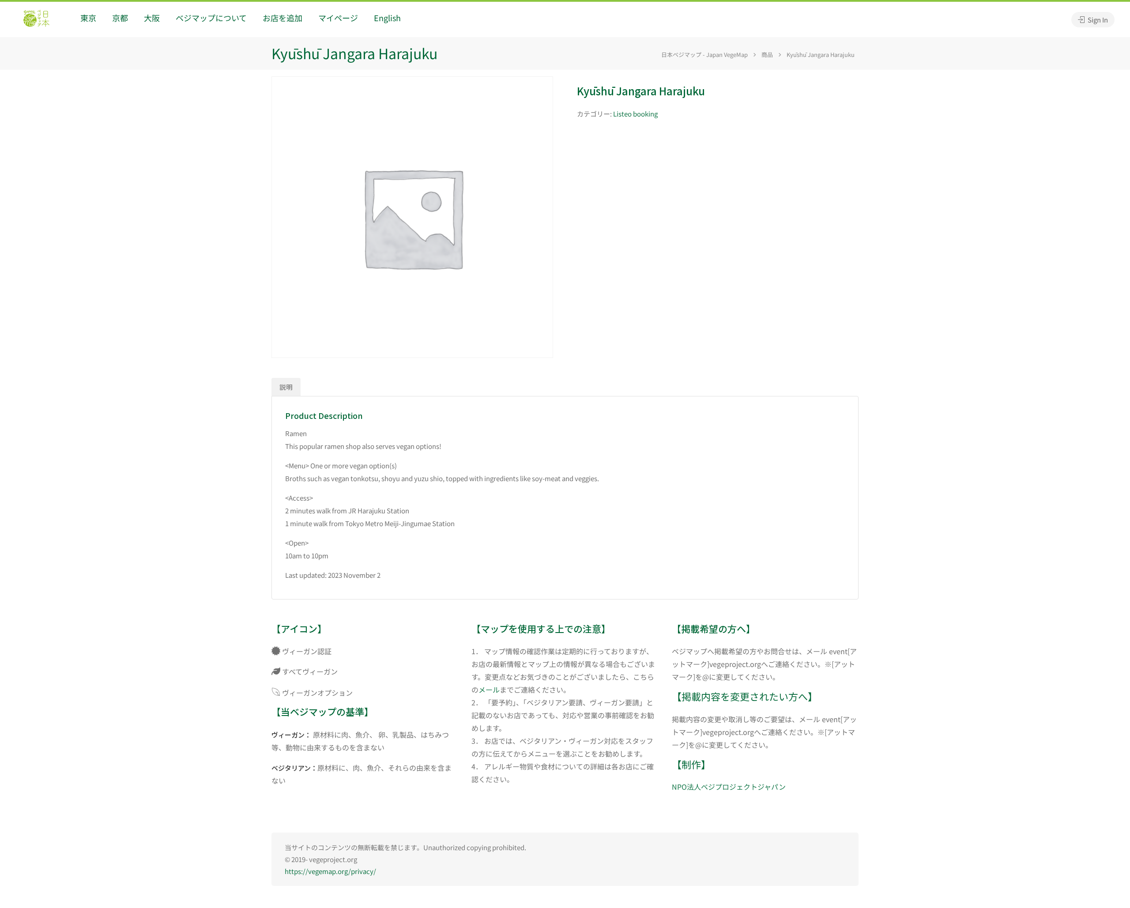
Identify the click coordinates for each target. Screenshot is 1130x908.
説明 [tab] (286, 387)
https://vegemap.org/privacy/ (330, 871)
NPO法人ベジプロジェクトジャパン (729, 786)
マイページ (338, 17)
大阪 (152, 17)
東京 (88, 17)
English (387, 17)
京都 (120, 17)
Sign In (1097, 19)
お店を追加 (282, 17)
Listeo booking (635, 113)
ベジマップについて (211, 17)
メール (489, 689)
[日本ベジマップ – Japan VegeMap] (36, 19)
